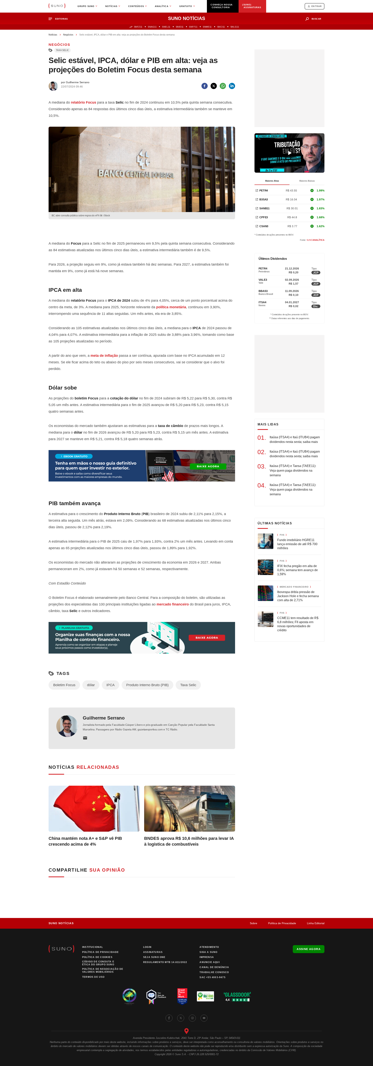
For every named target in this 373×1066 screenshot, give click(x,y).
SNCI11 (221, 27)
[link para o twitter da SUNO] (180, 1018)
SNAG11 (152, 27)
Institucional (92, 947)
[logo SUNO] (57, 6)
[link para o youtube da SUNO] (203, 1018)
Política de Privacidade (282, 923)
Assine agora (309, 949)
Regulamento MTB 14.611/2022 (165, 962)
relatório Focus (83, 102)
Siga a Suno (208, 952)
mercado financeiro (173, 604)
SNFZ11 (138, 27)
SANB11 (264, 208)
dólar (91, 685)
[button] (60, 19)
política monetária (171, 307)
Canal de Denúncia (214, 967)
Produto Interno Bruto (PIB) (147, 685)
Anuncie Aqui (210, 962)
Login (147, 947)
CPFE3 (263, 217)
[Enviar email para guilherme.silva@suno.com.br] (85, 738)
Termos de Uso (93, 977)
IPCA (110, 685)
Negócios (68, 34)
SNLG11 (234, 27)
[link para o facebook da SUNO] (169, 1018)
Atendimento (209, 947)
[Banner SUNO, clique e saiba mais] (142, 229)
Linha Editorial (315, 923)
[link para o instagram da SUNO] (192, 1018)
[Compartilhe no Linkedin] (232, 86)
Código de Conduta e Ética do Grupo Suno (98, 963)
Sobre (253, 923)
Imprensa (207, 957)
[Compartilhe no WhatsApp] (223, 86)
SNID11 (180, 27)
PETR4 (263, 190)
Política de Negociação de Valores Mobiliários (102, 970)
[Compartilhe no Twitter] (214, 86)
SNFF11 (193, 27)
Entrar (316, 6)
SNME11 (207, 27)
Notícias (53, 34)
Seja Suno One (154, 957)
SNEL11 (166, 27)
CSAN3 (263, 226)
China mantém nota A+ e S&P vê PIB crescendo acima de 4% (85, 841)
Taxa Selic (62, 50)
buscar (316, 19)
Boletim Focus (64, 685)
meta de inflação (104, 356)
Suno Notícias (61, 923)
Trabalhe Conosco (214, 972)
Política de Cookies (97, 957)
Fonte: (312, 240)
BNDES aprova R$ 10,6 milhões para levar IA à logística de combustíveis (189, 841)
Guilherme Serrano (104, 717)
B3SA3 (263, 199)
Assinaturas (153, 952)
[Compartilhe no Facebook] (204, 86)
